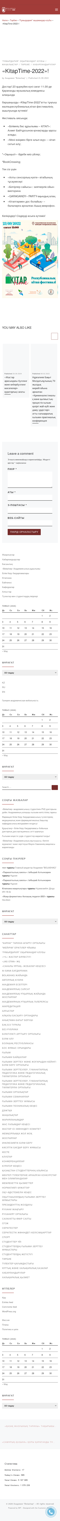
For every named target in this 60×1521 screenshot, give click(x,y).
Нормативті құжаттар (16, 1187)
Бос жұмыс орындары (16, 1047)
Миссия (5, 1320)
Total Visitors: (12, 1485)
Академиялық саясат (16, 989)
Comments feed (9, 1306)
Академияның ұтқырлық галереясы (25, 1001)
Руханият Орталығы (15, 1214)
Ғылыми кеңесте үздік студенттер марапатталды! (26, 836)
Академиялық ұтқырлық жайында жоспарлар (24, 995)
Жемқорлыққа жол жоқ (17, 1133)
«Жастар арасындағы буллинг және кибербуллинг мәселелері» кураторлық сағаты (15, 384)
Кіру (4, 1297)
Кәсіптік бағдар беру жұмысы (21, 1147)
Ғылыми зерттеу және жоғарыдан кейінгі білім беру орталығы (29, 1063)
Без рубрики (10, 1029)
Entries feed (7, 1302)
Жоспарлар (9, 1138)
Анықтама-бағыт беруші (17, 1020)
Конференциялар (13, 1161)
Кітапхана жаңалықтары (14, 888)
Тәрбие (13, 20)
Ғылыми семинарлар (15, 1096)
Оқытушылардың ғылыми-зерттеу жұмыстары (24, 1198)
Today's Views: (13, 1475)
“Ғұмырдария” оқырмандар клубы (35, 20)
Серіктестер (10, 1227)
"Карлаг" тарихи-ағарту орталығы (23, 942)
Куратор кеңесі (12, 1165)
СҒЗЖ (5, 1223)
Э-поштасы (17, 505)
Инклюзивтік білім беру (17, 1142)
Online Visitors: (13, 1470)
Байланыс (7, 582)
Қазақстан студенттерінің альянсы (25, 1170)
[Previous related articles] (47, 336)
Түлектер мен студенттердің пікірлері (20, 596)
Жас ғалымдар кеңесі (16, 1124)
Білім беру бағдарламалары (15, 573)
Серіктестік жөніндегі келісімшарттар (26, 1232)
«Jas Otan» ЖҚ (11, 961)
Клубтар (7, 1156)
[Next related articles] (54, 336)
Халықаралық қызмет (16, 1277)
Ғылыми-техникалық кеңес (19, 1105)
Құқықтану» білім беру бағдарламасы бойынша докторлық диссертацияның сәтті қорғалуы (25, 830)
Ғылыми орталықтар (15, 1091)
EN (3, 691)
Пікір (12, 469)
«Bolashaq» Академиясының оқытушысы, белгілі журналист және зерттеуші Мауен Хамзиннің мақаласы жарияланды (28, 844)
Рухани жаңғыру (13, 1209)
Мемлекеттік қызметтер (17, 1183)
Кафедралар (8, 587)
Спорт (6, 1237)
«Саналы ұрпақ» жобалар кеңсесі (24, 966)
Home (5, 20)
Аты (12, 492)
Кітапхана (6, 577)
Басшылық (7, 563)
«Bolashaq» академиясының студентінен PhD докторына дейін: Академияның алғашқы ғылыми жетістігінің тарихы (29, 811)
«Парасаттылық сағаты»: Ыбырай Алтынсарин (26, 872)
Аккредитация (11, 1006)
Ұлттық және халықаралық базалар (25, 1268)
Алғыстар (6, 591)
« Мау (5, 651)
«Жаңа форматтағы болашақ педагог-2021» (24, 896)
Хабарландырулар (11, 559)
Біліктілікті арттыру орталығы (21, 1033)
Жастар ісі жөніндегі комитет (21, 1128)
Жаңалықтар (8, 554)
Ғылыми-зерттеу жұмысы (18, 1101)
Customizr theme (45, 1508)
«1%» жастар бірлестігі (16, 956)
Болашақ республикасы (17, 1043)
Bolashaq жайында (14, 975)
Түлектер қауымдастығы (18, 1263)
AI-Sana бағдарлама (14, 970)
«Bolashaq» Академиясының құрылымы (21, 568)
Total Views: (11, 1480)
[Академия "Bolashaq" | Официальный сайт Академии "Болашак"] (8, 9)
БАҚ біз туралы (11, 1024)
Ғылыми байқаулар (14, 1057)
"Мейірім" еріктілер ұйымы (19, 947)
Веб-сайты (16, 518)
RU (3, 687)
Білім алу (8, 1038)
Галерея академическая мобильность (20, 700)
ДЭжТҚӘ (7, 1110)
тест (4, 867)
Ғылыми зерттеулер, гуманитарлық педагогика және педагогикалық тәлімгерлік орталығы (25, 1072)
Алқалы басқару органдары (20, 1015)
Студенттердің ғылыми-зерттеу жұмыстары (22, 1248)
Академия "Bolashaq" (15, 78)
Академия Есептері (14, 984)
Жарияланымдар (13, 1119)
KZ (3, 682)
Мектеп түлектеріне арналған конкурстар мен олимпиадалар (29, 1177)
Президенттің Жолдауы (17, 1204)
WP (19, 1508)
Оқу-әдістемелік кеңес (17, 1192)
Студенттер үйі (11, 1241)
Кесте (5, 1152)
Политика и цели (10, 1329)
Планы (5, 1324)
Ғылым (6, 1052)
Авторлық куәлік (12, 979)
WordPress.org (9, 1311)
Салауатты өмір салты (16, 1218)
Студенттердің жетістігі (17, 1254)
